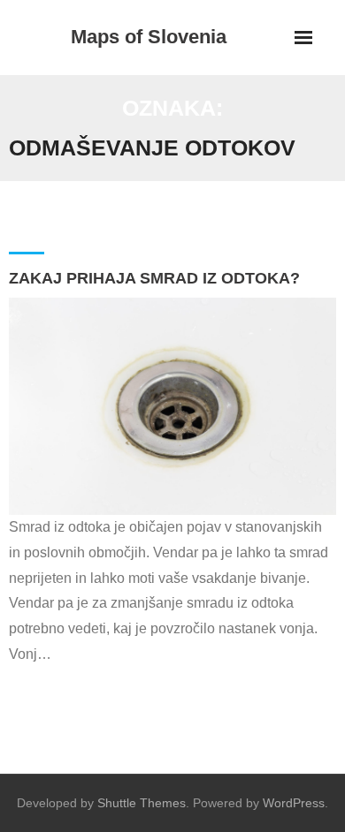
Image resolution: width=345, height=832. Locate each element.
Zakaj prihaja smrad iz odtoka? (154, 278)
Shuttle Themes (141, 803)
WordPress (294, 803)
